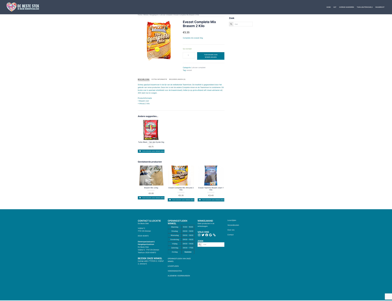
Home (140, 15)
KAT (335, 7)
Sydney (178, 297)
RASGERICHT (379, 7)
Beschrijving (144, 79)
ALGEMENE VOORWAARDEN (179, 276)
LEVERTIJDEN (173, 266)
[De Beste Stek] (23, 7)
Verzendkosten (233, 225)
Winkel (145, 15)
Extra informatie (159, 79)
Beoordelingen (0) (177, 79)
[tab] (144, 79)
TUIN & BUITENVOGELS (365, 7)
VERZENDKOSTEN (175, 271)
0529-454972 (143, 236)
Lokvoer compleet (166, 15)
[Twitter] (203, 235)
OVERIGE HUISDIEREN (346, 7)
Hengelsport (153, 15)
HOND (328, 7)
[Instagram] (199, 235)
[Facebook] (206, 235)
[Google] (210, 235)
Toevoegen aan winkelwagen (210, 56)
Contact (230, 235)
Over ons (230, 230)
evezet (189, 70)
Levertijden (231, 220)
